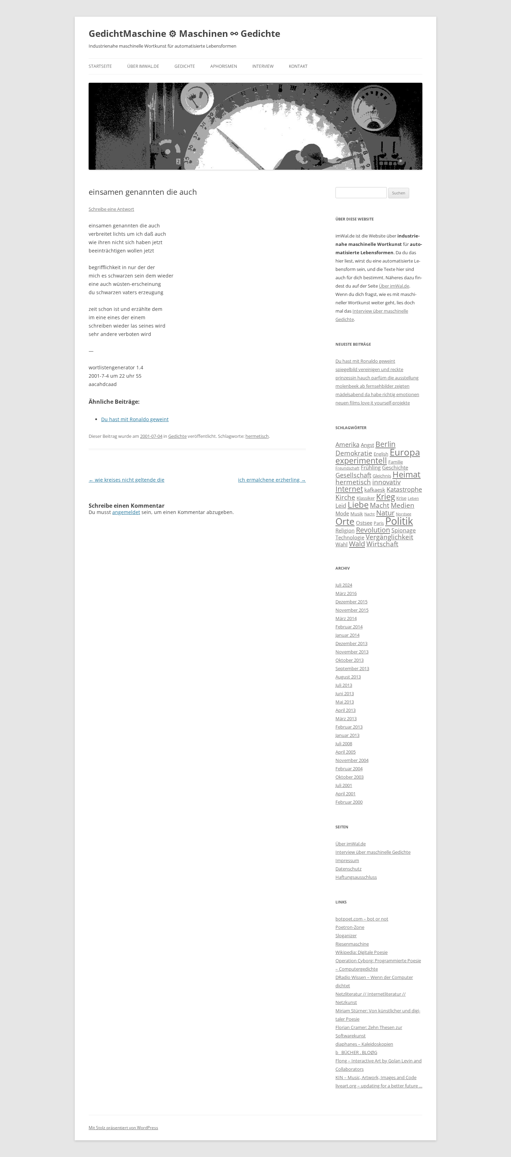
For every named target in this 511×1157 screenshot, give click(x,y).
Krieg (385, 496)
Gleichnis (382, 476)
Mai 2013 (344, 702)
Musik (356, 514)
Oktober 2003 (349, 777)
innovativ (386, 481)
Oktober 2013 (349, 660)
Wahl (341, 544)
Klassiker (366, 498)
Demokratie (353, 453)
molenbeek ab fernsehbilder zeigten (372, 386)
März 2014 (346, 618)
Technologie (349, 537)
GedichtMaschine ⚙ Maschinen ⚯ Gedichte (184, 33)
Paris (379, 523)
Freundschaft (347, 468)
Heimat (406, 474)
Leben (413, 498)
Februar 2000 (349, 802)
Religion (345, 530)
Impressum (347, 860)
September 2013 (352, 668)
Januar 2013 (347, 735)
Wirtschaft (382, 543)
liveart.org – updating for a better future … (378, 1086)
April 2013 (345, 710)
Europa (405, 452)
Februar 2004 (349, 768)
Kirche (345, 497)
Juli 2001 (343, 785)
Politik (399, 521)
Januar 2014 (347, 635)
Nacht (369, 514)
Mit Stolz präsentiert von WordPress (123, 1128)
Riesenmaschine (352, 944)
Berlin (385, 444)
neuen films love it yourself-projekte (372, 403)
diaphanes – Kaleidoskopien (364, 1044)
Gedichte (185, 66)
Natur (385, 512)
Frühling (371, 467)
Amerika (347, 444)
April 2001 (345, 793)
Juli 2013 (343, 685)
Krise (401, 498)
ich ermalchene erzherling (272, 479)
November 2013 (351, 652)
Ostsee (364, 522)
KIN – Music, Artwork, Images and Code (375, 1077)
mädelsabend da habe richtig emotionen (377, 394)
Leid (340, 505)
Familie (395, 462)
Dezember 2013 (351, 643)
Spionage (403, 530)
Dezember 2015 (351, 601)
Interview (263, 66)
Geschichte (395, 467)
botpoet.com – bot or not (361, 919)
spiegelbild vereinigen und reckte (369, 369)
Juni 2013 (344, 693)
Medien (402, 505)
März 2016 (346, 593)
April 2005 (345, 752)
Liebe (358, 504)
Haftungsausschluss (356, 877)
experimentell (361, 460)
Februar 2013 (349, 727)
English (381, 454)
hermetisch (257, 436)
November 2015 (351, 610)
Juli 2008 (343, 743)
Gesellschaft (353, 475)
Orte (345, 521)
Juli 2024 (343, 585)
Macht (379, 505)
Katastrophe (404, 489)
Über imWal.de (143, 66)
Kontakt (298, 66)
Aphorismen (223, 66)
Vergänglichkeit (389, 536)
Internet (349, 489)
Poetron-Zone (349, 927)
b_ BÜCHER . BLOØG (356, 1052)
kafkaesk (374, 489)
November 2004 (351, 760)
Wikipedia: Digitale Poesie (361, 952)
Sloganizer (346, 935)
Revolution (373, 530)
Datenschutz (348, 869)
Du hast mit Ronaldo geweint (365, 361)
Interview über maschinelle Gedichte (373, 852)
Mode (342, 513)
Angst (367, 444)
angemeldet (126, 512)
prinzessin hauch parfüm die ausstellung (377, 378)
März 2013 (346, 718)
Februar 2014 (349, 627)
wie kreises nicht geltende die (126, 479)
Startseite (100, 66)
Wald (357, 543)
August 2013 (348, 677)
